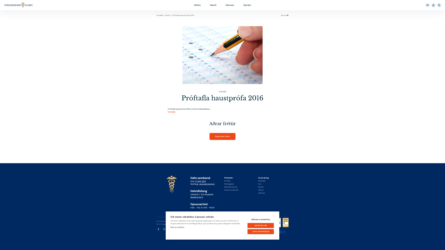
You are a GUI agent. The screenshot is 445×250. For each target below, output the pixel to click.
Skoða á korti (196, 197)
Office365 (261, 181)
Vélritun (261, 190)
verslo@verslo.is (207, 184)
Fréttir (167, 15)
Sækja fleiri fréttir (222, 136)
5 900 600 (200, 181)
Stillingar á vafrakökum (260, 219)
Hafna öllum (261, 225)
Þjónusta (230, 5)
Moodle (261, 187)
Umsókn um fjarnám (231, 190)
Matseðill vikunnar (230, 187)
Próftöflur (227, 181)
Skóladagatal (229, 184)
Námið (213, 5)
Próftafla (171, 112)
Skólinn (197, 5)
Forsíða (159, 15)
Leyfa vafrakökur (260, 232)
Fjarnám (247, 5)
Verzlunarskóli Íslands (18, 5)
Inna (259, 184)
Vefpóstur (261, 193)
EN (427, 5)
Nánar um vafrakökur (177, 227)
